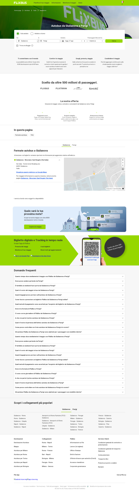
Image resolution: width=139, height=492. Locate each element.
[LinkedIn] (118, 479)
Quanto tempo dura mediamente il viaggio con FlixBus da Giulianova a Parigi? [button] (42, 276)
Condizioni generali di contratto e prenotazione (110, 444)
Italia (34, 10)
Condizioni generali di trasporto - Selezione (109, 450)
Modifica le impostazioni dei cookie (100, 486)
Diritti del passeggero (53, 486)
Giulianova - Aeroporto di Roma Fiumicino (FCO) (52, 422)
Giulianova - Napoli (20, 427)
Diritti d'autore (75, 454)
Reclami (101, 467)
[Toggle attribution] (123, 188)
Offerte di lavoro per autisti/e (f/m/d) (83, 458)
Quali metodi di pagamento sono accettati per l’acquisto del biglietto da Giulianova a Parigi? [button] (48, 304)
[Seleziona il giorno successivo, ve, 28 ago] (84, 41)
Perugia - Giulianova (76, 421)
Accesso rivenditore (77, 462)
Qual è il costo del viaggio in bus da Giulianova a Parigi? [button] (34, 290)
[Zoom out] (122, 162)
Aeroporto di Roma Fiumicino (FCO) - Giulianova (54, 417)
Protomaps (109, 188)
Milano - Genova (47, 466)
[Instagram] (117, 479)
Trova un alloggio (25, 45)
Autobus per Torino (20, 458)
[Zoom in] (122, 160)
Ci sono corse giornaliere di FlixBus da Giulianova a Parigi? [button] (36, 313)
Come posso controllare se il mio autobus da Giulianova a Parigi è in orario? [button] (42, 327)
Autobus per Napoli (20, 462)
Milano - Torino (47, 446)
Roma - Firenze (47, 450)
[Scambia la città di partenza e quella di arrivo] (38, 41)
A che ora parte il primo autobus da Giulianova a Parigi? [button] (35, 318)
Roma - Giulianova (20, 418)
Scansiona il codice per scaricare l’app (92, 259)
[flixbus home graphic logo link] (20, 3)
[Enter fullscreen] (122, 169)
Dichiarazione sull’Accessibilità (77, 486)
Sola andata (24, 33)
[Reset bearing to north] (122, 165)
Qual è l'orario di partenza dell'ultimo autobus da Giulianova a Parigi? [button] (39, 323)
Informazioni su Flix (77, 442)
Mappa (16, 446)
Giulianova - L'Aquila (20, 421)
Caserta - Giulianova (104, 427)
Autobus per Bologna (21, 466)
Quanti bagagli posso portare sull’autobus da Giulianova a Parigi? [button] (38, 295)
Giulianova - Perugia (76, 415)
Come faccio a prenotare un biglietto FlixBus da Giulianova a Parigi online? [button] (41, 299)
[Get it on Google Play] (20, 479)
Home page (17, 10)
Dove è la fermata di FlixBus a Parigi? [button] (28, 309)
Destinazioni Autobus (21, 442)
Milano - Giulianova (76, 418)
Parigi (74, 145)
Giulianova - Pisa (103, 424)
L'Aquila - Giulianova (48, 426)
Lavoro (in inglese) (76, 446)
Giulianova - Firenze (76, 430)
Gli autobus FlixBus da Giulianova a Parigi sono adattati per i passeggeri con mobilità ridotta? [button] (48, 332)
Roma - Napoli (47, 442)
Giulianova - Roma (20, 415)
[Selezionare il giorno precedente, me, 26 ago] (82, 41)
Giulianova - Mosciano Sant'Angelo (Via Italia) (37, 178)
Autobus (27, 10)
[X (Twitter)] (119, 479)
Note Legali (63, 486)
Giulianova (43, 10)
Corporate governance (78, 466)
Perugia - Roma (47, 462)
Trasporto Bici (103, 459)
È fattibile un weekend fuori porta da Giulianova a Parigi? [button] (35, 286)
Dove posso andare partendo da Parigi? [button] (29, 281)
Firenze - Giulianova (104, 415)
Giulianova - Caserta (104, 418)
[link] (69, 219)
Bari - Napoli (46, 454)
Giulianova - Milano (48, 429)
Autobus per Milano (21, 450)
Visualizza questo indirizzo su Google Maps (31, 172)
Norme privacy (41, 486)
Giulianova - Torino (76, 424)
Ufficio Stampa (75, 450)
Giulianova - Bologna (76, 427)
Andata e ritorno (40, 33)
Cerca (114, 41)
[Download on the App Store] (32, 479)
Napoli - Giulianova (20, 424)
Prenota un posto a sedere (107, 463)
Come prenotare (103, 455)
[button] (38, 160)
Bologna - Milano (48, 458)
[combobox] (29, 41)
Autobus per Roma (20, 454)
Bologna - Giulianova (105, 421)
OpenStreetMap (117, 188)
